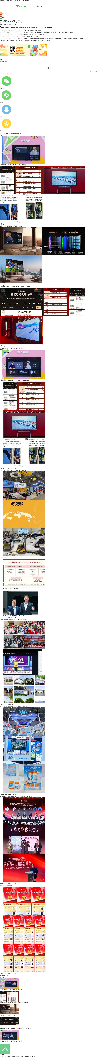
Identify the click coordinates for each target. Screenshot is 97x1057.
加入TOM (11, 1054)
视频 (17, 0)
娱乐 (6, 0)
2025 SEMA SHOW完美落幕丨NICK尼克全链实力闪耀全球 (13, 470)
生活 (12, 0)
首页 (1, 0)
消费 (24, 0)
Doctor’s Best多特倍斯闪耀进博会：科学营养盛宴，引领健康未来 (14, 706)
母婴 (15, 0)
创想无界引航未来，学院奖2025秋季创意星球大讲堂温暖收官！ (14, 619)
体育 (8, 0)
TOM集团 (2, 1054)
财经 (19, 0)
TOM (1, 135)
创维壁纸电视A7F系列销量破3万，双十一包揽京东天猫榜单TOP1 (14, 380)
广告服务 (7, 1054)
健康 (21, 0)
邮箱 (31, 0)
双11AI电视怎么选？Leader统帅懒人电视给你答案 (11, 133)
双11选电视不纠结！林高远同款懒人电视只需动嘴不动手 (12, 348)
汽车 (26, 0)
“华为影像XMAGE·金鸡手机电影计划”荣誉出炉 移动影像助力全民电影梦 (16, 796)
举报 (1, 59)
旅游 (10, 0)
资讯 (3, 0)
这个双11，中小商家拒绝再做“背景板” (11, 588)
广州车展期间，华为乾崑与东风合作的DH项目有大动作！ (15, 615)
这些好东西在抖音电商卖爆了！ (7, 886)
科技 (28, 0)
